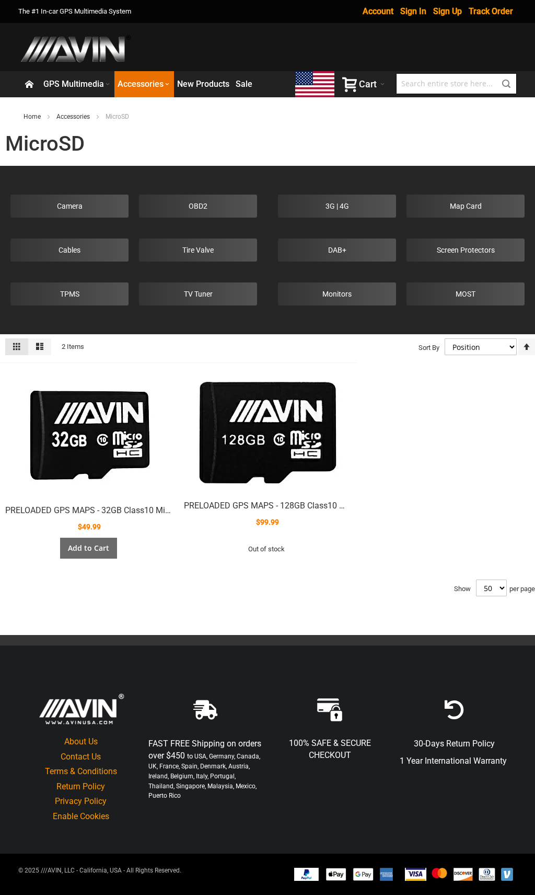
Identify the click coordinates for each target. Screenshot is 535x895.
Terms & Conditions (81, 771)
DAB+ (337, 250)
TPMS (69, 294)
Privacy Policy (81, 801)
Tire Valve (198, 250)
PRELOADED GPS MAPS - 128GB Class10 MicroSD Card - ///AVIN (303, 506)
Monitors (337, 294)
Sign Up (447, 11)
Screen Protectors (466, 250)
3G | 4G (337, 206)
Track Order (491, 11)
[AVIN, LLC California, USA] (76, 47)
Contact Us (81, 757)
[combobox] (456, 83)
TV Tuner (198, 294)
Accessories (73, 116)
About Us (81, 741)
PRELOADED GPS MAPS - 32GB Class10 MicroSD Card (106, 510)
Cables (69, 250)
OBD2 (198, 206)
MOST (465, 294)
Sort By (428, 348)
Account (378, 11)
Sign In (413, 11)
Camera (70, 206)
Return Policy (80, 786)
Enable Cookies (81, 816)
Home (32, 116)
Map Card (466, 206)
